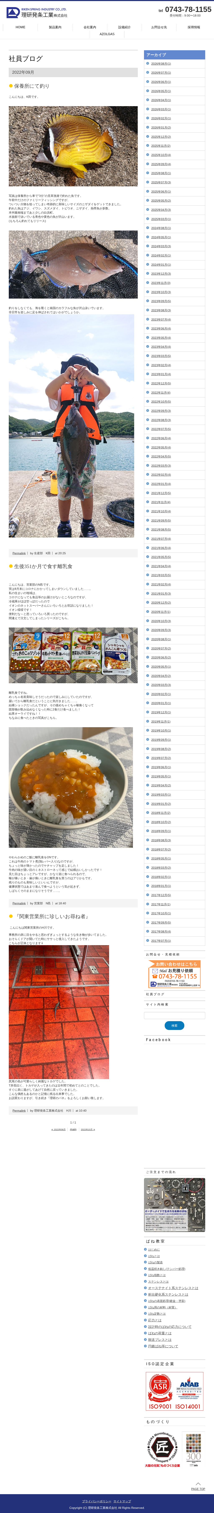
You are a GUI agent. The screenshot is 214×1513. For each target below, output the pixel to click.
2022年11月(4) (161, 392)
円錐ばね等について (163, 1346)
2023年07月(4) (161, 319)
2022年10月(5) (161, 401)
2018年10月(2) (161, 822)
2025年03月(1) (161, 219)
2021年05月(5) (161, 557)
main (73, 1129)
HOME (20, 27)
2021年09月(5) (161, 520)
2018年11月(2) (161, 812)
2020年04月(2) (161, 676)
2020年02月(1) (161, 694)
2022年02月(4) (161, 474)
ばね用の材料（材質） (162, 1307)
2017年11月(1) (161, 904)
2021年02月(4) (161, 584)
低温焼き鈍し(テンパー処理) (166, 1269)
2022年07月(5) (161, 429)
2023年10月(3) (161, 292)
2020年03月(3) (161, 685)
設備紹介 (124, 27)
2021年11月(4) (161, 502)
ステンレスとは (158, 1281)
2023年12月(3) (161, 273)
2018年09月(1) (161, 831)
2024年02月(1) (161, 255)
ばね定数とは (157, 1313)
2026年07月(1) (161, 72)
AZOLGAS (107, 34)
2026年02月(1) (161, 118)
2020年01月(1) (161, 703)
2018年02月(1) (161, 877)
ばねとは (154, 1256)
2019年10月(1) (161, 730)
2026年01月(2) (161, 127)
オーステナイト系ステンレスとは (173, 1288)
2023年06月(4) (161, 328)
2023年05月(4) (161, 337)
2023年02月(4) (161, 365)
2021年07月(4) (161, 538)
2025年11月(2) (161, 145)
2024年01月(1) (161, 264)
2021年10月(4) (161, 511)
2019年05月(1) (161, 776)
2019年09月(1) (161, 739)
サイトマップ (122, 1501)
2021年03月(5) (161, 575)
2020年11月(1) (161, 611)
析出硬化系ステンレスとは (168, 1294)
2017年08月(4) (161, 931)
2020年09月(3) (161, 630)
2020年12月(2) (161, 602)
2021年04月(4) (161, 566)
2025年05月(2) (161, 200)
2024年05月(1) (161, 237)
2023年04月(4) (161, 346)
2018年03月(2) (161, 867)
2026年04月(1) (161, 100)
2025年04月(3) (161, 209)
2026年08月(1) (161, 63)
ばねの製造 (155, 1262)
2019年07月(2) (161, 758)
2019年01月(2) (161, 803)
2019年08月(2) (161, 749)
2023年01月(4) (161, 374)
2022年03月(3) (161, 465)
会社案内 (90, 27)
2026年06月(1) (161, 82)
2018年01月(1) (161, 886)
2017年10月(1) (161, 913)
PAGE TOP (198, 1489)
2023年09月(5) (161, 301)
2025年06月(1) (161, 191)
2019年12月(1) (161, 712)
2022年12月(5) (161, 383)
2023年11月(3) (161, 283)
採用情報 (194, 27)
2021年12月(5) (161, 493)
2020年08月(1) (161, 639)
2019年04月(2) (161, 785)
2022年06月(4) (161, 438)
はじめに (154, 1249)
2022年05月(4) (161, 447)
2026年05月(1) (161, 91)
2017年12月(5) (161, 895)
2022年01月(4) (161, 484)
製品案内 (55, 27)
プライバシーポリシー (96, 1501)
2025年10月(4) (161, 155)
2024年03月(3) (161, 246)
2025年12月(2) (161, 136)
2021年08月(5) (161, 529)
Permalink (19, 553)
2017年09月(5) (161, 922)
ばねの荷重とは (160, 1333)
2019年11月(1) (161, 721)
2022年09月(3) (161, 410)
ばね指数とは (157, 1275)
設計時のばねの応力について (170, 1327)
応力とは (155, 1320)
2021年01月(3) (161, 593)
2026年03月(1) (161, 109)
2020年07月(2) (161, 648)
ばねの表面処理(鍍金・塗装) (166, 1301)
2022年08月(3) (161, 420)
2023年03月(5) (161, 356)
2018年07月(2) (161, 849)
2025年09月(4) (161, 164)
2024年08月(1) (161, 228)
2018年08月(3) (161, 840)
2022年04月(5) (161, 456)
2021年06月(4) (161, 548)
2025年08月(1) (161, 173)
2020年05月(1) (161, 666)
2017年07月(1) (161, 940)
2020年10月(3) (161, 621)
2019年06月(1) (161, 767)
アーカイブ (156, 55)
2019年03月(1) (161, 794)
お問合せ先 (159, 27)
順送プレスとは (160, 1340)
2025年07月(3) (161, 182)
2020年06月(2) (161, 657)
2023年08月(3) (161, 310)
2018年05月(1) (161, 858)
